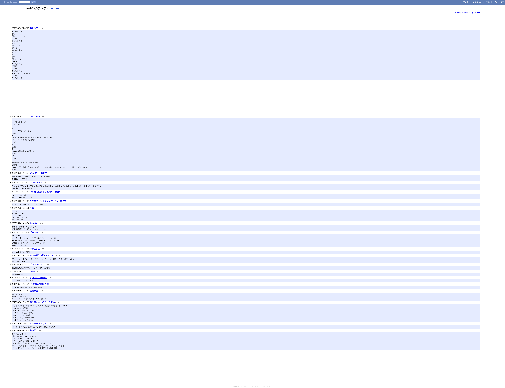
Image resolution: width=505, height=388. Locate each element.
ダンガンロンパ (37, 264)
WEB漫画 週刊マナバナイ (43, 255)
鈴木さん (34, 223)
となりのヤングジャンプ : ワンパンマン (48, 201)
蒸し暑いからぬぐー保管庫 (42, 302)
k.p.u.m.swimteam (38, 277)
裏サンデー (35, 28)
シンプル (474, 2)
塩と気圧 (34, 291)
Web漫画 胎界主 (38, 173)
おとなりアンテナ (461, 13)
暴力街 (33, 330)
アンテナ (466, 2)
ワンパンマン (36, 182)
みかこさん (35, 249)
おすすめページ (474, 13)
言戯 (32, 208)
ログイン (494, 2)
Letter (32, 271)
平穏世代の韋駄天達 (39, 284)
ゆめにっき (35, 116)
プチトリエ (35, 232)
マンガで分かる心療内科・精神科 (45, 192)
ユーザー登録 (484, 2)
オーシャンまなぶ (38, 323)
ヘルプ (501, 2)
